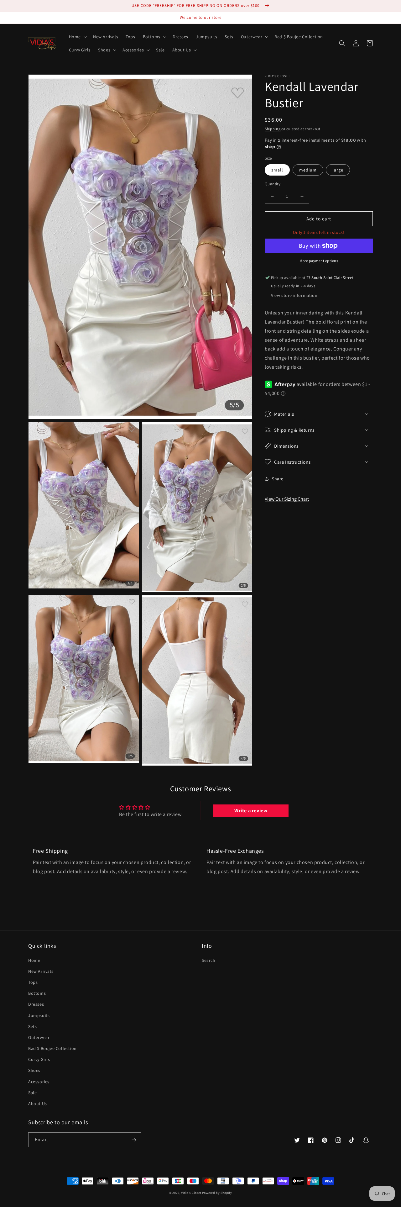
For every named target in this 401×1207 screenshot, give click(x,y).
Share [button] (278, 478)
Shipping (273, 128)
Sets (32, 1026)
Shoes (34, 1070)
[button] (77, 36)
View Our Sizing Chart (287, 499)
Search (209, 960)
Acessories (38, 1081)
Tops (33, 982)
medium (308, 170)
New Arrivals (40, 971)
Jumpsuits (38, 1015)
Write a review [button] (250, 810)
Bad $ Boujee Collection (52, 1048)
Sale (32, 1092)
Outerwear (38, 1037)
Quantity (272, 184)
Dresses (36, 1004)
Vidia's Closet (191, 1193)
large (337, 170)
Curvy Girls (39, 1059)
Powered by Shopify (217, 1193)
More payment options (318, 260)
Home (34, 960)
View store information (294, 295)
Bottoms (37, 993)
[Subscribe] (134, 1139)
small (277, 170)
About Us (37, 1103)
